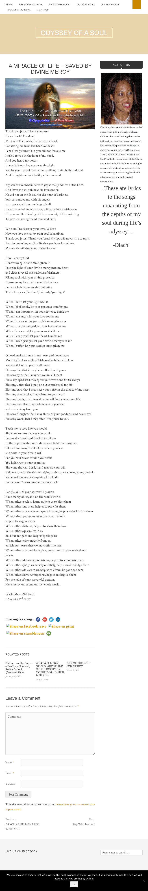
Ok (74, 884)
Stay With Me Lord (84, 824)
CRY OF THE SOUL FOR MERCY (78, 665)
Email (9, 773)
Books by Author (19, 9)
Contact (42, 9)
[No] (143, 881)
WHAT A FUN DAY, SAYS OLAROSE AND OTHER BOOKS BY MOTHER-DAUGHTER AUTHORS (50, 669)
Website (10, 784)
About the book (59, 4)
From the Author (30, 4)
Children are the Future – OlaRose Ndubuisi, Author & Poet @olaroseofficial (18, 668)
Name (9, 762)
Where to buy (110, 4)
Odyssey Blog (86, 4)
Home (9, 4)
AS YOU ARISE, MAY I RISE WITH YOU (22, 826)
